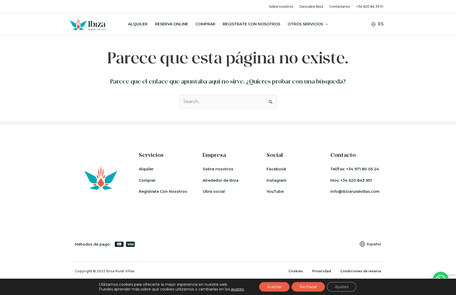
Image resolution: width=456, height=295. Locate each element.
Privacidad (321, 271)
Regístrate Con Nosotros (163, 191)
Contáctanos (339, 6)
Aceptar (274, 286)
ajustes (237, 289)
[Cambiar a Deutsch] (380, 39)
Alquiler (138, 24)
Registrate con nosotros (251, 24)
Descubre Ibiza (311, 6)
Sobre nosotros (281, 6)
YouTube (275, 191)
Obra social (214, 191)
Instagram (276, 180)
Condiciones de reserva (360, 271)
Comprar (205, 24)
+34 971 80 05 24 (362, 169)
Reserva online (171, 24)
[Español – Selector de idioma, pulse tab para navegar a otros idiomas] (380, 24)
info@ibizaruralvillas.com (354, 191)
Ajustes (341, 286)
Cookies (295, 271)
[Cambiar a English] (380, 32)
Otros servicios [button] (305, 24)
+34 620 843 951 (356, 180)
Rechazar (308, 286)
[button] (325, 24)
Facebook (276, 169)
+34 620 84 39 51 (369, 6)
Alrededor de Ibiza (221, 180)
